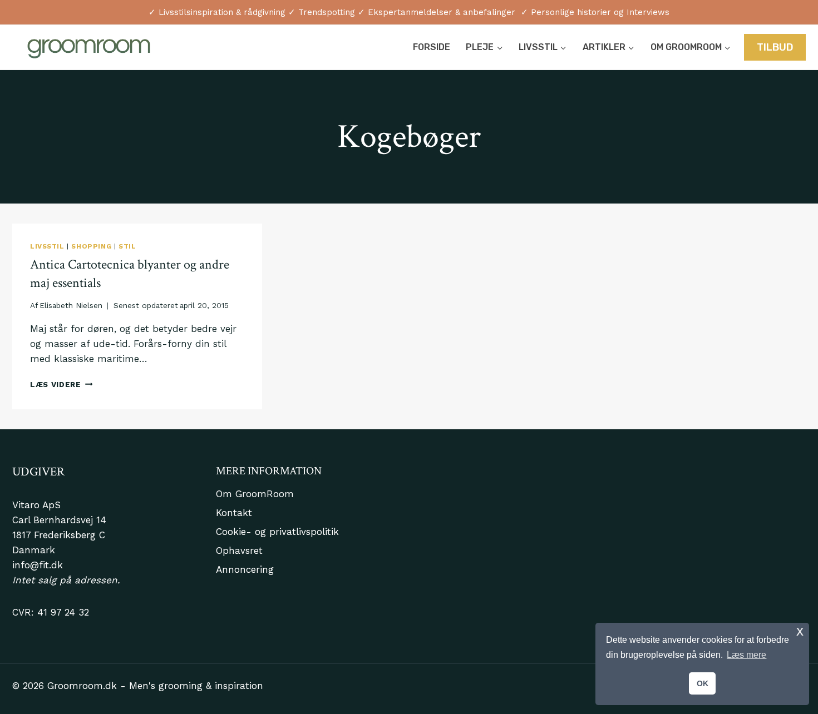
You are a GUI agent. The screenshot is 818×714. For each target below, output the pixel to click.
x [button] (800, 631)
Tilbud (775, 47)
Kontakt (234, 512)
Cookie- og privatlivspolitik (277, 531)
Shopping (91, 246)
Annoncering (245, 569)
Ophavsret (239, 550)
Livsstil (47, 246)
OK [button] (702, 683)
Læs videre (61, 384)
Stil (127, 246)
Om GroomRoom (255, 493)
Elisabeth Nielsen (71, 305)
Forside (431, 47)
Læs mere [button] (746, 655)
